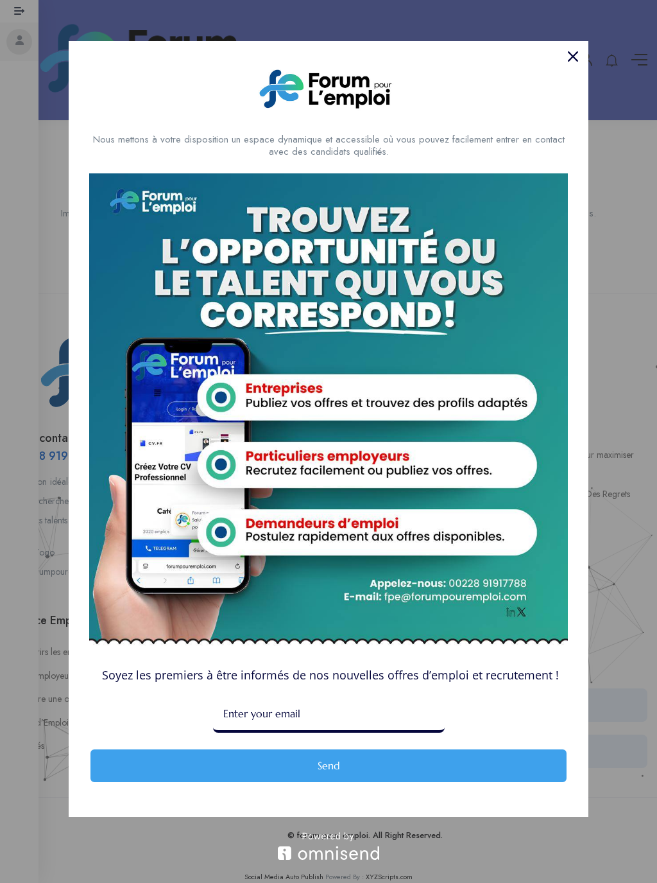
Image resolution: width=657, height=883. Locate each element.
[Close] (573, 56)
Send (329, 765)
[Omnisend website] (328, 846)
